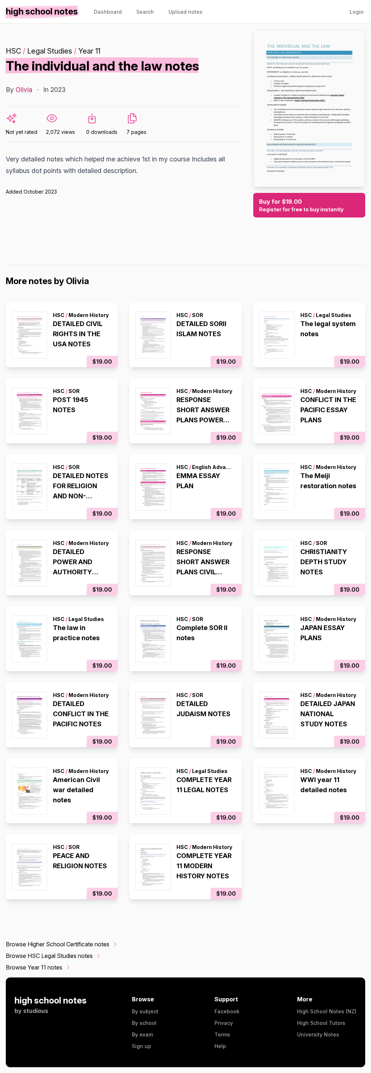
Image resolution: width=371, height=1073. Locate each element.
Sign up (141, 1046)
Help (220, 1046)
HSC (13, 51)
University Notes (318, 1034)
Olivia (24, 89)
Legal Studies (49, 51)
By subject (145, 1011)
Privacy (223, 1023)
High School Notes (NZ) (327, 1011)
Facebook (226, 1011)
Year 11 (89, 51)
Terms (222, 1034)
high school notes (50, 1000)
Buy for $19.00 (301, 205)
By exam (142, 1034)
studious (35, 1010)
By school (144, 1023)
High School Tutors (321, 1023)
